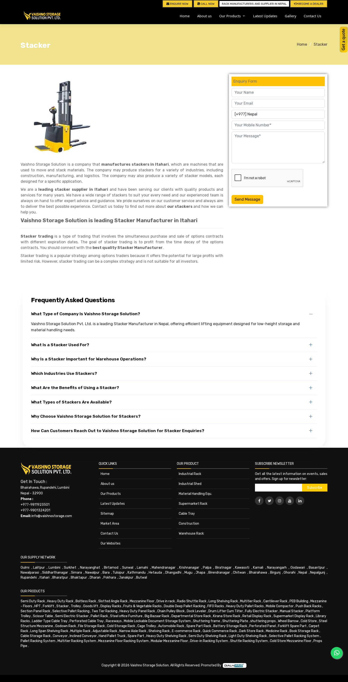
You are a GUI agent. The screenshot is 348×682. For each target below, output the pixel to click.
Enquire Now (178, 3)
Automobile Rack (171, 626)
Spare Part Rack (198, 626)
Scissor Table (43, 616)
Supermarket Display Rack (293, 616)
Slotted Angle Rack (113, 601)
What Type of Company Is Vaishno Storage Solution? (85, 313)
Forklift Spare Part (292, 626)
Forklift (48, 606)
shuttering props (263, 621)
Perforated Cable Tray (87, 621)
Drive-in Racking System (209, 641)
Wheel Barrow (288, 621)
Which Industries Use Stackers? (64, 373)
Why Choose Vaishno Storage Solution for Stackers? (86, 416)
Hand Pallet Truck (112, 636)
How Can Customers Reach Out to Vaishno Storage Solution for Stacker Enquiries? (117, 430)
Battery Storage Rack (230, 626)
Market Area (110, 524)
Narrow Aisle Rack (132, 631)
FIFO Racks (215, 606)
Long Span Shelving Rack (49, 631)
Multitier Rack (250, 601)
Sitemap (107, 514)
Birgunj (275, 573)
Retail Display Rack (256, 616)
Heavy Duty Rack (60, 601)
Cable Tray (187, 514)
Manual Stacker (291, 611)
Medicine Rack (276, 631)
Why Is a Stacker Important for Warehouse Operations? (88, 359)
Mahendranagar (163, 568)
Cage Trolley (146, 626)
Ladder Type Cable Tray (49, 621)
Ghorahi (289, 573)
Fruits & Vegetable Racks (142, 606)
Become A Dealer (310, 3)
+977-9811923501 (35, 505)
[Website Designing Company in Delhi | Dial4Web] (234, 665)
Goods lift (90, 606)
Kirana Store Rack (226, 616)
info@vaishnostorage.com (51, 516)
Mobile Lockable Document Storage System (157, 621)
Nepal (303, 573)
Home (185, 15)
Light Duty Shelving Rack (248, 636)
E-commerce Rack (186, 631)
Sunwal (127, 568)
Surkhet (70, 568)
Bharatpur (60, 578)
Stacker (320, 44)
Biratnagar (223, 568)
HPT (37, 606)
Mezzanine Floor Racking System (123, 641)
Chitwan (239, 573)
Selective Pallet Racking (70, 611)
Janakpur (126, 578)
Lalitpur (39, 568)
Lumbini (54, 568)
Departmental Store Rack (191, 616)
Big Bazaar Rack (157, 616)
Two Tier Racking (104, 611)
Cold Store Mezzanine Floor (290, 641)
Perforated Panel (262, 626)
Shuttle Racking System (249, 641)
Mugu (188, 573)
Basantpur (317, 568)
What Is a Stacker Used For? (60, 344)
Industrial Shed (190, 484)
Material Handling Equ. (195, 494)
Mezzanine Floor (142, 601)
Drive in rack (165, 601)
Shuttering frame (206, 621)
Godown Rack (65, 626)
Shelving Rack (159, 631)
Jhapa (200, 573)
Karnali (258, 568)
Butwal (141, 578)
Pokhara (109, 578)
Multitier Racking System (77, 641)
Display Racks (110, 606)
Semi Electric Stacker (72, 616)
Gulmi (25, 568)
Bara (106, 573)
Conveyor (60, 636)
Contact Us (312, 15)
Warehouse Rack (191, 533)
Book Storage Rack (304, 631)
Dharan (95, 578)
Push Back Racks (308, 606)
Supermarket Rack (193, 504)
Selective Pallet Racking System (294, 636)
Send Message (247, 199)
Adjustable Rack (105, 631)
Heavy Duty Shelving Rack (166, 636)
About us (204, 15)
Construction (189, 524)
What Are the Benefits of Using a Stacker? (75, 387)
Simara (76, 573)
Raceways (114, 621)
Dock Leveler (196, 611)
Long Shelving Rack (223, 601)
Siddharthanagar (55, 573)
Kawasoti (242, 568)
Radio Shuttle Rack (191, 601)
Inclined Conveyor (83, 636)
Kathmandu (137, 573)
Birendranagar (219, 573)
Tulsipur (119, 573)
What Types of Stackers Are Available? (71, 402)
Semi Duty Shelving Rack (207, 636)
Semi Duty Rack (33, 601)
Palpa (207, 568)
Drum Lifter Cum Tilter (225, 611)
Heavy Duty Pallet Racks (245, 606)
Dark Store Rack (251, 631)
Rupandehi (29, 578)
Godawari (297, 568)
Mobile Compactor (280, 606)
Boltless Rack (86, 601)
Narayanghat (90, 568)
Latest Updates (265, 15)
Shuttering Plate (235, 621)
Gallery (290, 15)
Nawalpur (92, 573)
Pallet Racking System (38, 641)
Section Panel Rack (35, 611)
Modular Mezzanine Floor (169, 641)
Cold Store (309, 621)
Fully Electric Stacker (261, 611)
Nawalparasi (30, 573)
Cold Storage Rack (121, 626)
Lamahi (142, 568)
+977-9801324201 (35, 510)
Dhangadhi (173, 573)
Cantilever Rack (275, 601)
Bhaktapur (79, 578)
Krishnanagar (189, 568)
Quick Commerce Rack (220, 631)
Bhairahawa (258, 573)
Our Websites (110, 543)
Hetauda (155, 573)
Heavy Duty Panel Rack (137, 611)
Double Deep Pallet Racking (184, 606)
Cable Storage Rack (36, 636)
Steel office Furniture (126, 616)
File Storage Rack (91, 626)
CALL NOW (207, 3)
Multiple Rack (80, 631)
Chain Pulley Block (171, 611)
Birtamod (111, 568)
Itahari (44, 578)
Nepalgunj (317, 573)
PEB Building (299, 601)
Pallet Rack (99, 616)
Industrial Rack (190, 474)
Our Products (111, 494)
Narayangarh (277, 568)
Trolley (76, 606)
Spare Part (136, 636)
